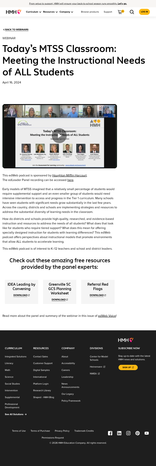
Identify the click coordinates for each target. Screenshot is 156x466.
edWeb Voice (107, 316)
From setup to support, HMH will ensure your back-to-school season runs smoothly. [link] (78, 3)
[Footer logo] (125, 339)
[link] (15, 11)
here (70, 180)
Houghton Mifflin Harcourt (69, 175)
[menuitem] (15, 11)
